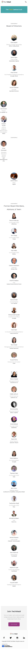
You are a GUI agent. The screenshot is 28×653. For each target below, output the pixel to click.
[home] (6, 2)
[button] (26, 2)
